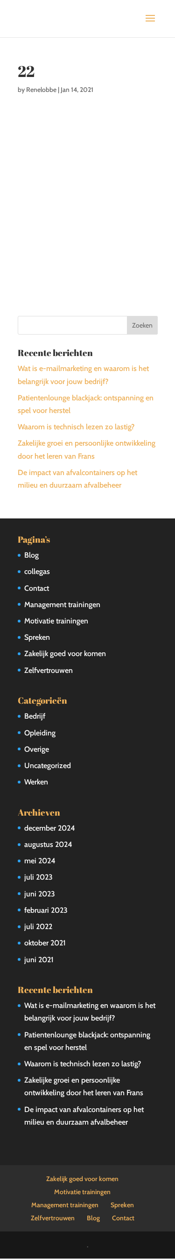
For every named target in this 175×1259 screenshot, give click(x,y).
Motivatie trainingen (56, 620)
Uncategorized (47, 765)
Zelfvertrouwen (48, 670)
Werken (36, 781)
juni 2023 (39, 893)
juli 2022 (38, 926)
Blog (31, 555)
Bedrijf (34, 716)
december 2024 (49, 828)
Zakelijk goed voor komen (65, 653)
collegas (37, 571)
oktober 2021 (45, 942)
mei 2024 (40, 860)
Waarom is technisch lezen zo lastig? (76, 426)
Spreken (37, 637)
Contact (36, 588)
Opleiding (40, 732)
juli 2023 (38, 877)
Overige (36, 749)
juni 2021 (39, 959)
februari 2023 (46, 910)
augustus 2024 (48, 844)
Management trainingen (62, 604)
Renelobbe (41, 89)
